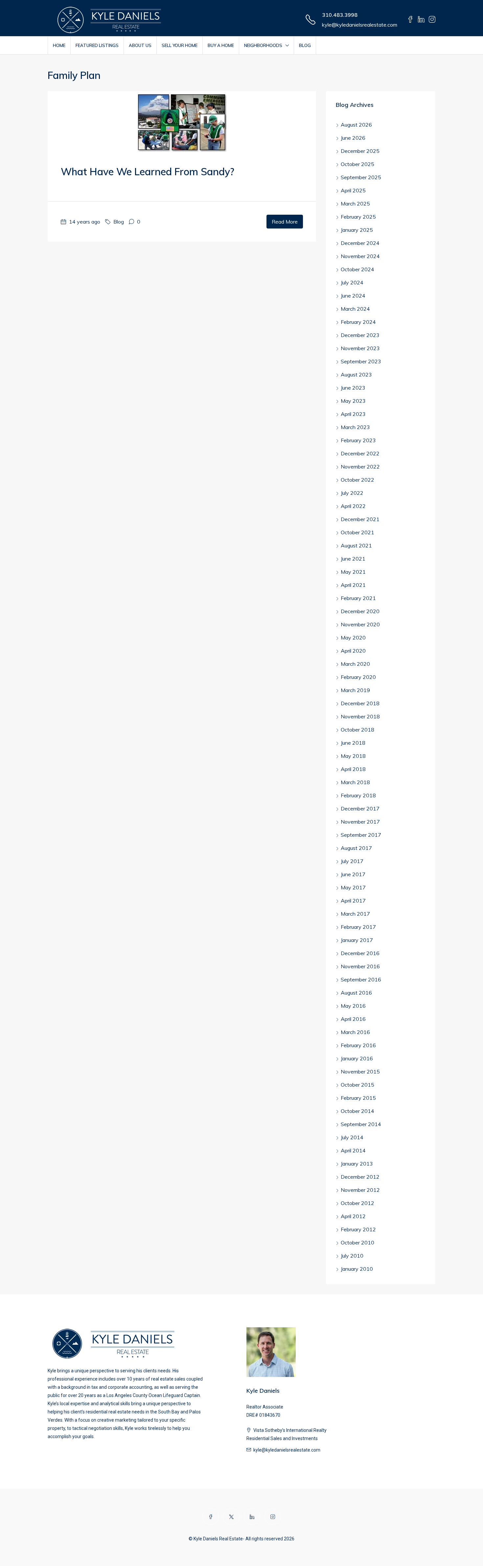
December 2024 (360, 243)
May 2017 (353, 887)
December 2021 (360, 519)
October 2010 (357, 1242)
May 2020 (353, 637)
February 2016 (358, 1045)
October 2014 (357, 1111)
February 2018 (358, 795)
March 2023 (355, 427)
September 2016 (361, 979)
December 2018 (360, 703)
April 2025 (353, 190)
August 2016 (356, 992)
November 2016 (360, 966)
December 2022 (360, 453)
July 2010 (352, 1255)
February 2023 (358, 440)
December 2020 (360, 611)
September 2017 (361, 834)
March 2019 (355, 690)
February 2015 (358, 1098)
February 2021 (358, 598)
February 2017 (358, 927)
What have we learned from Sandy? (147, 171)
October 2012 (357, 1203)
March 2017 (355, 913)
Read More (285, 221)
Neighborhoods (263, 45)
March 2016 (355, 1032)
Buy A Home (221, 45)
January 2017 (357, 940)
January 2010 (357, 1268)
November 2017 (360, 821)
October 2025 (357, 164)
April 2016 (353, 1019)
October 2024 (357, 269)
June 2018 (353, 742)
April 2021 (353, 585)
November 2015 (360, 1071)
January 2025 (357, 230)
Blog (305, 45)
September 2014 (361, 1124)
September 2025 (361, 177)
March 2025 (355, 203)
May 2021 (353, 571)
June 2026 (353, 137)
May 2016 (353, 1005)
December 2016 (360, 953)
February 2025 (358, 216)
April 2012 (353, 1216)
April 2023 (353, 414)
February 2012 (358, 1229)
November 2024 (360, 256)
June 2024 (353, 295)
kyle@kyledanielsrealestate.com (359, 24)
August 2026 (356, 124)
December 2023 (360, 335)
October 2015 (357, 1084)
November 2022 (360, 466)
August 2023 (356, 374)
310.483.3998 (339, 15)
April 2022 (353, 506)
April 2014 (353, 1150)
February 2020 (358, 677)
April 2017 (353, 900)
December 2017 (360, 808)
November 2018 (360, 716)
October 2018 (357, 729)
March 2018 (355, 782)
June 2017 (353, 874)
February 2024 (358, 322)
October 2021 (357, 532)
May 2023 (353, 401)
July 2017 (352, 861)
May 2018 (353, 756)
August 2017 (356, 848)
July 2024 (352, 282)
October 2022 (357, 479)
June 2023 (353, 387)
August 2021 (356, 545)
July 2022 (352, 493)
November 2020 (360, 624)
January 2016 (357, 1058)
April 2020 (353, 650)
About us (140, 45)
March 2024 (355, 308)
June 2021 (353, 558)
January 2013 (357, 1163)
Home (59, 45)
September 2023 (361, 361)
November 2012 (360, 1190)
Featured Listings (97, 45)
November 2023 (360, 348)
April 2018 (353, 769)
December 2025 (360, 151)
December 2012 (360, 1176)
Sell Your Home (179, 45)
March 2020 (355, 664)
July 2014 (352, 1137)
